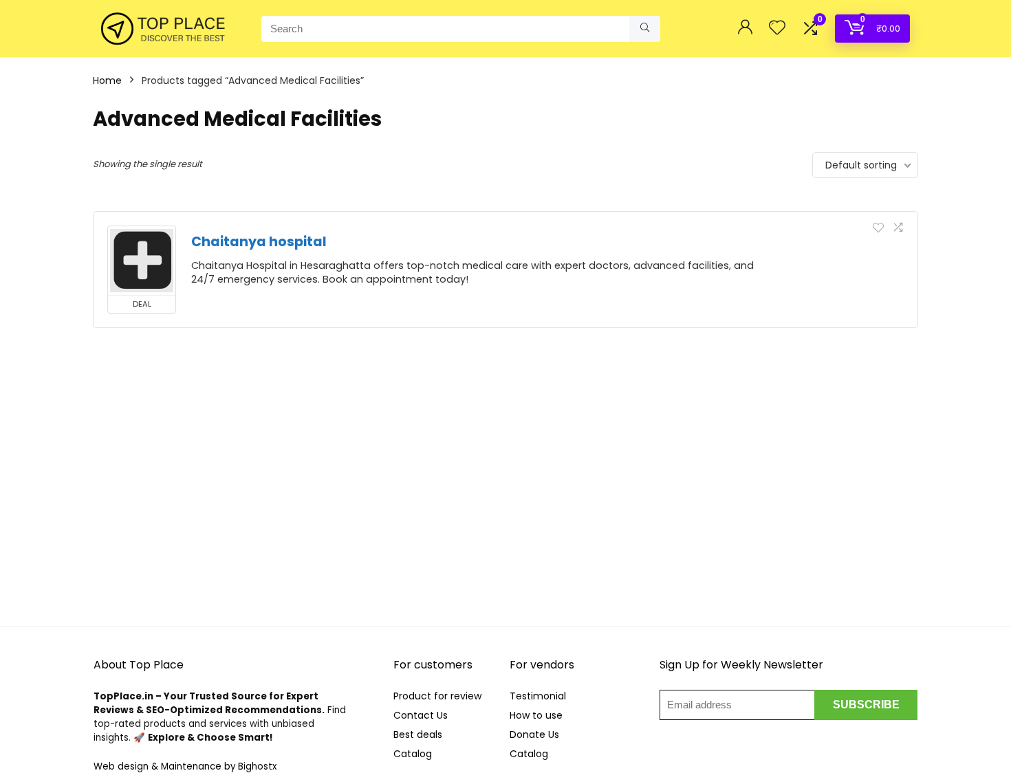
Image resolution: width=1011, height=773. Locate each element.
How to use (536, 715)
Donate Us (534, 734)
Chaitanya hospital (259, 241)
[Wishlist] (777, 28)
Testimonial (538, 696)
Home (107, 80)
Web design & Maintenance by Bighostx (185, 766)
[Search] (644, 29)
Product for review (437, 696)
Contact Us (420, 715)
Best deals (417, 734)
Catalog (412, 754)
